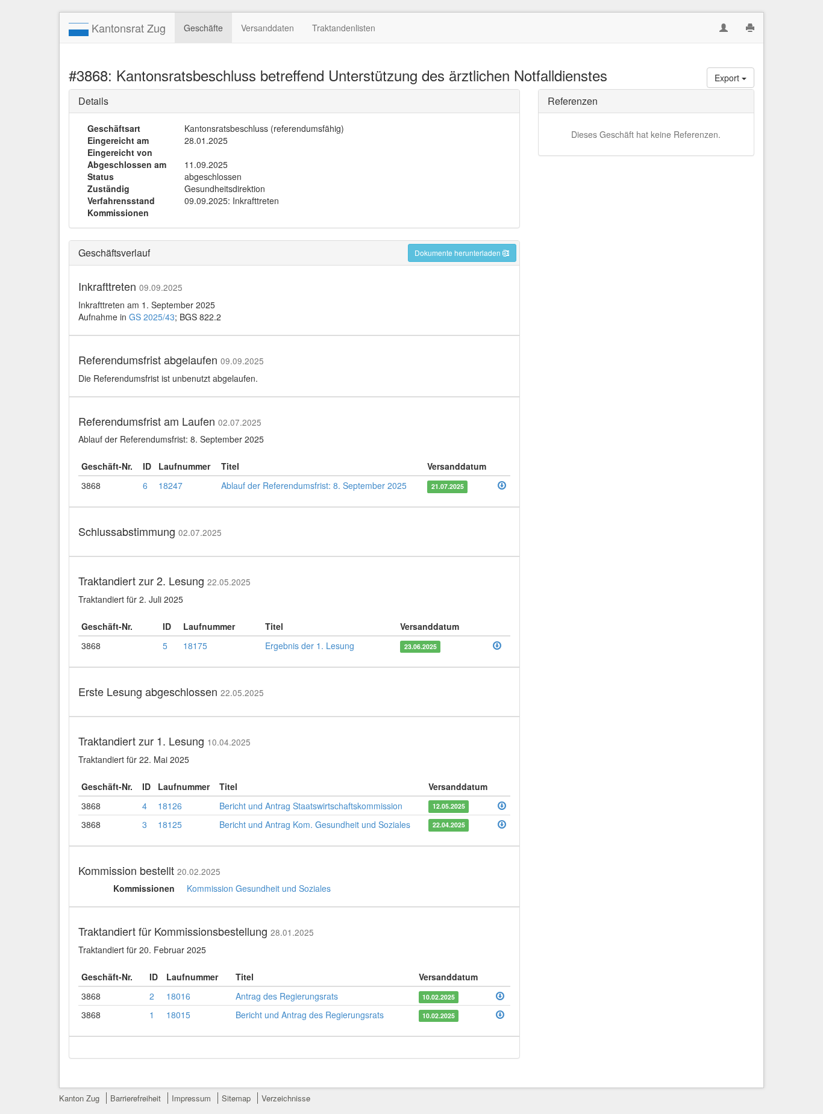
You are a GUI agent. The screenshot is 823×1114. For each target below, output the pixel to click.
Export (728, 78)
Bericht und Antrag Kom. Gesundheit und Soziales (314, 824)
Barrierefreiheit (135, 1098)
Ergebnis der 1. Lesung (309, 645)
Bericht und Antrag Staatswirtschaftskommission (310, 806)
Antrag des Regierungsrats (287, 996)
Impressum (191, 1098)
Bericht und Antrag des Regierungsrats (310, 1015)
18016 (178, 996)
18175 (195, 645)
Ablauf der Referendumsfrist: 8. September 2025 (314, 485)
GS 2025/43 (152, 317)
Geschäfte (203, 28)
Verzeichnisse (285, 1098)
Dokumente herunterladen (458, 252)
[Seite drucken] (750, 28)
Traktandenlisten (343, 28)
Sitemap (236, 1098)
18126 (170, 806)
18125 (170, 824)
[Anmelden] (723, 28)
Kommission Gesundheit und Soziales (259, 888)
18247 (170, 485)
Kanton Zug (79, 1098)
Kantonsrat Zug (127, 28)
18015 (178, 1015)
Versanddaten (267, 28)
